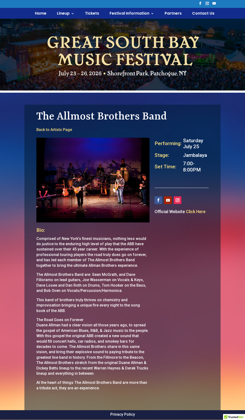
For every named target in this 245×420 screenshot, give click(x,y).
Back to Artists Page (54, 129)
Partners (173, 14)
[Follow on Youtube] (168, 200)
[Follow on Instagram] (177, 200)
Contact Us (203, 14)
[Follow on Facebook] (158, 200)
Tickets (92, 14)
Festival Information (129, 14)
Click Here (196, 211)
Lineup (63, 14)
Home (40, 14)
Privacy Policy (122, 414)
